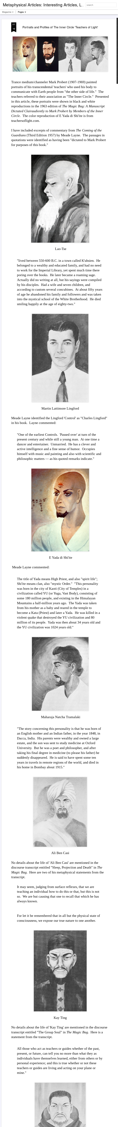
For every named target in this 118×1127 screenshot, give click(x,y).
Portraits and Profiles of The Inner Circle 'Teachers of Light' (60, 27)
